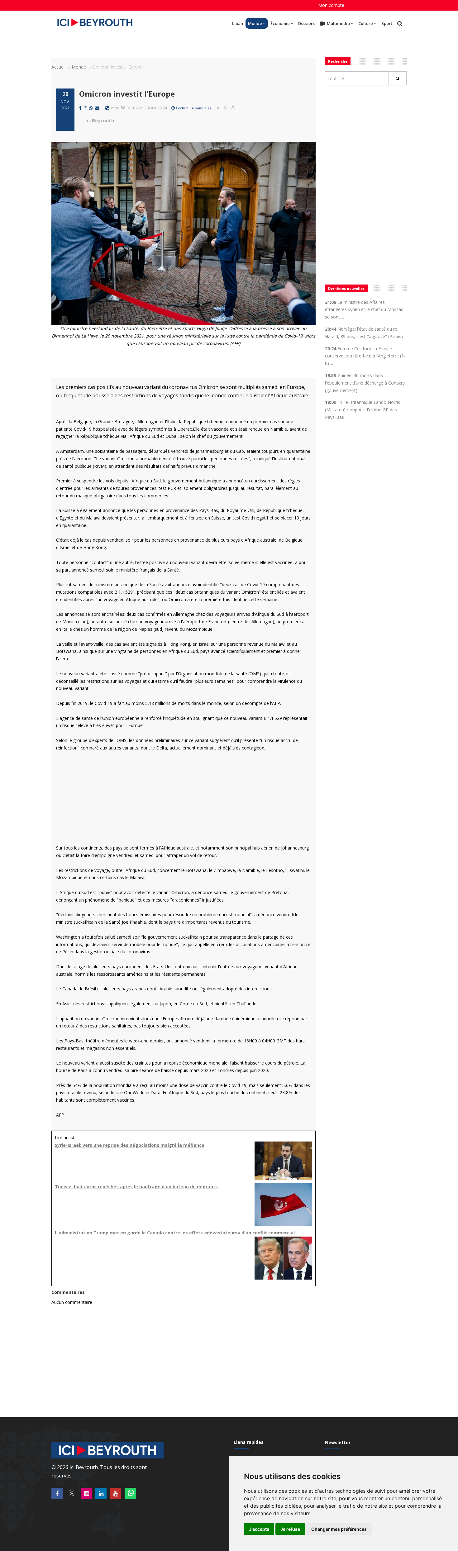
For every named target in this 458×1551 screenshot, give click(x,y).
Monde (255, 23)
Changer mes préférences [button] (339, 1529)
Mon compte (331, 5)
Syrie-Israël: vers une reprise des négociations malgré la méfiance (129, 1145)
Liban (237, 23)
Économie (280, 23)
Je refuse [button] (290, 1529)
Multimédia (338, 23)
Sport (386, 23)
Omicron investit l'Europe (127, 94)
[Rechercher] (398, 78)
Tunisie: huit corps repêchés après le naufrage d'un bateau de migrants (136, 1187)
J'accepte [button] (259, 1529)
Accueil (58, 67)
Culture (365, 23)
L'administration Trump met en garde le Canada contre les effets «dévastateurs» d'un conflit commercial (175, 1233)
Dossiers (306, 23)
